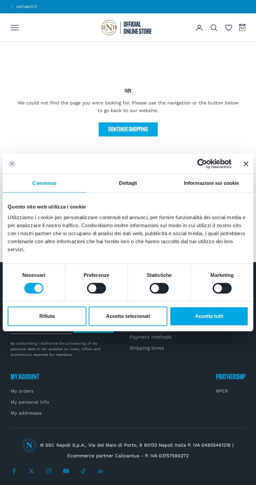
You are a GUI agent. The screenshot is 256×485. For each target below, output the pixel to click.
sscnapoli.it (24, 6)
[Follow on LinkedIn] (100, 471)
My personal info (30, 402)
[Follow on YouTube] (66, 471)
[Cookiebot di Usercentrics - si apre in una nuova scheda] (202, 164)
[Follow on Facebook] (14, 471)
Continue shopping (128, 129)
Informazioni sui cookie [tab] (211, 183)
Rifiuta (47, 316)
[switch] (96, 288)
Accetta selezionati (128, 316)
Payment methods (150, 337)
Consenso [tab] (44, 183)
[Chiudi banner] (246, 163)
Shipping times (147, 348)
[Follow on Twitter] (31, 471)
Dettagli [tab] (128, 183)
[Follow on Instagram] (48, 471)
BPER (222, 391)
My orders (22, 391)
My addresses (26, 413)
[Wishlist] (229, 28)
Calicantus (127, 455)
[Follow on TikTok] (83, 471)
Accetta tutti (209, 316)
